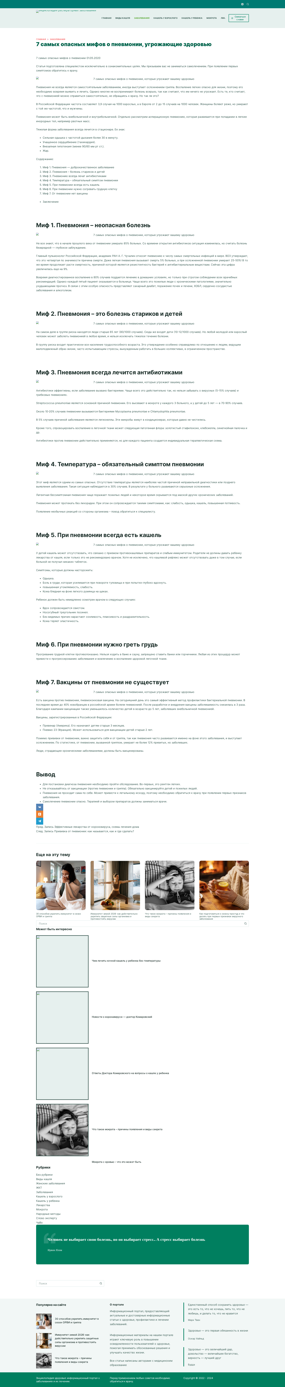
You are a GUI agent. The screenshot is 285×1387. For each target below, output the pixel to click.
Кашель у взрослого (49, 1196)
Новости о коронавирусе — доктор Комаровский (122, 1016)
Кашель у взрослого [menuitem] (165, 18)
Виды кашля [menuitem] (122, 18)
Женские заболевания (50, 1183)
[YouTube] (242, 4)
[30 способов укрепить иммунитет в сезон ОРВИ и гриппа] (61, 885)
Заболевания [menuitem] (141, 18)
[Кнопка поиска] (245, 923)
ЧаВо (39, 1222)
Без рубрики (44, 1174)
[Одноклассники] (142, 814)
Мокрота (42, 1209)
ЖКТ (39, 1187)
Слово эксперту (46, 1218)
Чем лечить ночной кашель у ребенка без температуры (126, 960)
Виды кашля (44, 1179)
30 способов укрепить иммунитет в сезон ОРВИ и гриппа (58, 915)
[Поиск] (248, 4)
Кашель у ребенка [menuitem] (192, 18)
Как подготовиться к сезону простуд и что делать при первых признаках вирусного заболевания (221, 916)
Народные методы (48, 1213)
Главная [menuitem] (106, 18)
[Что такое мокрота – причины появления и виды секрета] (169, 885)
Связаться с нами (240, 18)
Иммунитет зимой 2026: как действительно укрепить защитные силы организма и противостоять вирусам (114, 916)
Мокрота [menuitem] (211, 18)
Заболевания (44, 1192)
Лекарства (43, 1205)
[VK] (142, 807)
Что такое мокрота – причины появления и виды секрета (168, 915)
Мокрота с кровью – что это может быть (116, 1161)
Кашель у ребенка (48, 1200)
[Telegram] (142, 821)
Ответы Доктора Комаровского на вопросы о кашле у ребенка (130, 1073)
